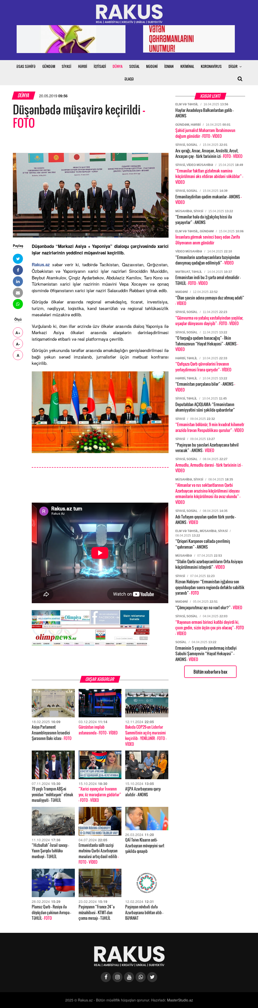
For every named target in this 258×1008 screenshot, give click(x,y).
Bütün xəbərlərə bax (210, 672)
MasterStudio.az (180, 999)
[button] (18, 259)
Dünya (23, 95)
